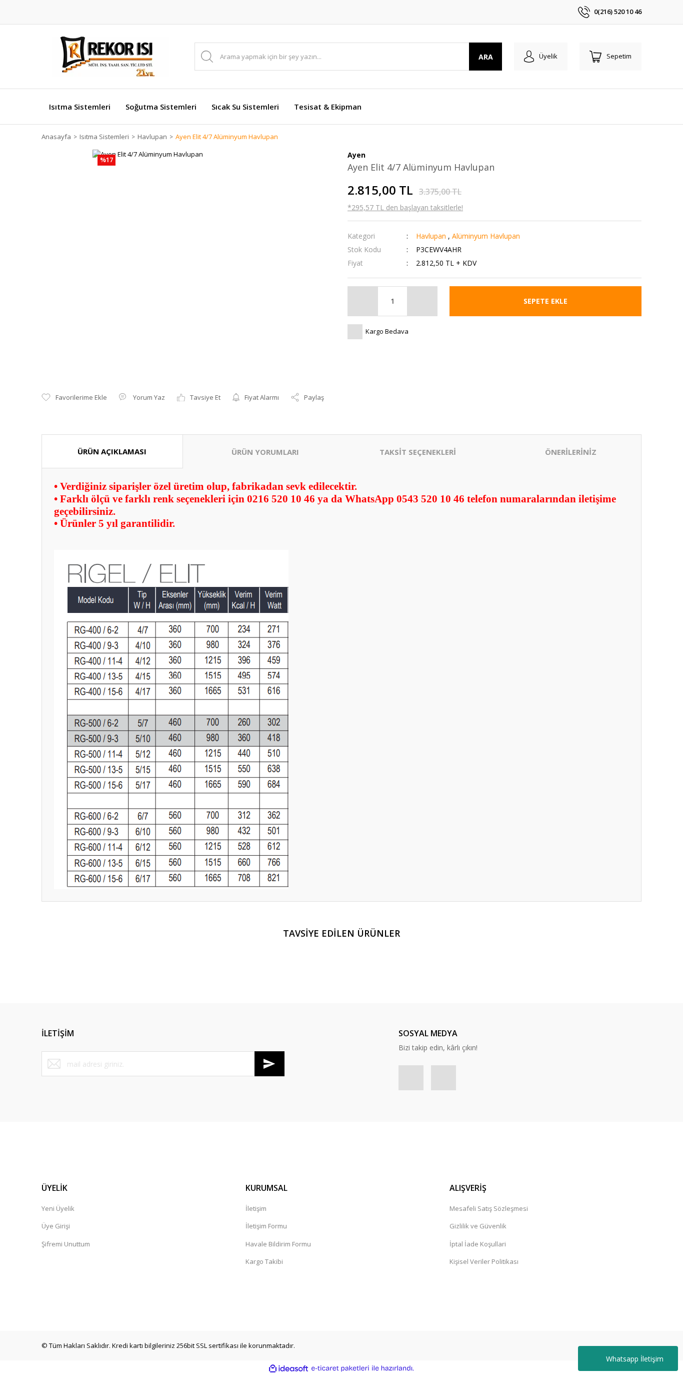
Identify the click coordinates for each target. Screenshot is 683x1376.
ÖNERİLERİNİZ (570, 452)
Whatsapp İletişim (635, 1358)
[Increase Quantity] (422, 301)
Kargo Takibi (264, 1261)
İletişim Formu (266, 1225)
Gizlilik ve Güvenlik (478, 1225)
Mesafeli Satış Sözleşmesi (489, 1208)
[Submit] (269, 1063)
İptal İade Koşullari (478, 1243)
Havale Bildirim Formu (278, 1243)
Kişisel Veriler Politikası (484, 1261)
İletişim (256, 1208)
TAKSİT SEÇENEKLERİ (418, 452)
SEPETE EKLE (546, 301)
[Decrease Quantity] (363, 301)
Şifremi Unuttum (66, 1243)
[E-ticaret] (340, 1368)
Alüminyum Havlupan (486, 236)
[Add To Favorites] (74, 398)
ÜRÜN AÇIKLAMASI (112, 451)
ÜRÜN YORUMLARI (265, 452)
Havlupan (431, 236)
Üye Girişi (56, 1225)
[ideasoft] (288, 1368)
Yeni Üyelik (58, 1208)
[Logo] (112, 57)
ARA (485, 57)
